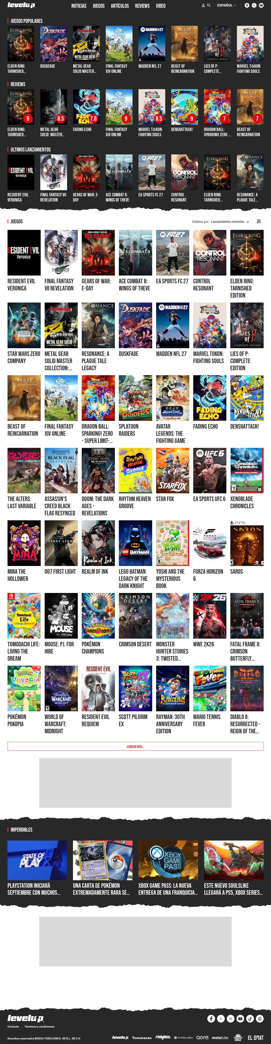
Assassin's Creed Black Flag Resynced (60, 506)
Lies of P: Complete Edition (211, 71)
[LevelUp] (120, 1038)
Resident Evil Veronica (18, 197)
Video (160, 5)
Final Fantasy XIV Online (116, 68)
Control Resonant (178, 197)
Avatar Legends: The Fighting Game (170, 433)
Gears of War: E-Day (86, 197)
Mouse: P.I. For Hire (59, 648)
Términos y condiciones (39, 1026)
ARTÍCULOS (120, 5)
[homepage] (22, 5)
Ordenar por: (200, 221)
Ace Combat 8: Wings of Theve (117, 197)
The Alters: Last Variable (22, 502)
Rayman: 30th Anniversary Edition (170, 724)
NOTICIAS (78, 5)
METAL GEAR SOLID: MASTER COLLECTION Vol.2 (53, 134)
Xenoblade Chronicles (242, 502)
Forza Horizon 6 (208, 575)
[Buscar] (209, 5)
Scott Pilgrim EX (133, 720)
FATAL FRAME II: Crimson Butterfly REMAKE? (245, 655)
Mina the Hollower (18, 575)
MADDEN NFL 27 (149, 66)
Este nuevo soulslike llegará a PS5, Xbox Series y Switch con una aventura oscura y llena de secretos (233, 896)
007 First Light (60, 571)
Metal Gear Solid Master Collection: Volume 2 (83, 74)
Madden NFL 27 (171, 353)
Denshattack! (182, 129)
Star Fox (165, 498)
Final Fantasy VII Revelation (53, 197)
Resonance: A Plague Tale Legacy (247, 200)
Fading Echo (82, 129)
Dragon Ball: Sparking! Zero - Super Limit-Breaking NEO (216, 137)
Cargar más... (135, 746)
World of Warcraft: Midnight (55, 724)
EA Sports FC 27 (150, 195)
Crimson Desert (135, 644)
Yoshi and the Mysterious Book (170, 578)
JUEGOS (99, 5)
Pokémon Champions (93, 648)
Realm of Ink (95, 571)
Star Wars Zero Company (24, 357)
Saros (236, 571)
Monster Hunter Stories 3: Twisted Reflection (172, 655)
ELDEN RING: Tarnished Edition (16, 71)
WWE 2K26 (203, 644)
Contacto (13, 1026)
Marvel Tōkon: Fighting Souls (249, 68)
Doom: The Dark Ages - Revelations (98, 506)
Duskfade (47, 66)
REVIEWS (142, 5)
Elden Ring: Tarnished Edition (213, 200)
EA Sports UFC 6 (209, 498)
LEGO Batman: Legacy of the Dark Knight (133, 578)
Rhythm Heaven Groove (135, 502)
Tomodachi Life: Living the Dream (24, 651)
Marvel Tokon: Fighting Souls (208, 357)
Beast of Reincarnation (182, 68)
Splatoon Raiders (128, 430)
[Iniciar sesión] (203, 5)
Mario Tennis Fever (206, 720)
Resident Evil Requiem (96, 720)
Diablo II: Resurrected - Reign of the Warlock (245, 727)
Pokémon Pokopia (17, 720)
